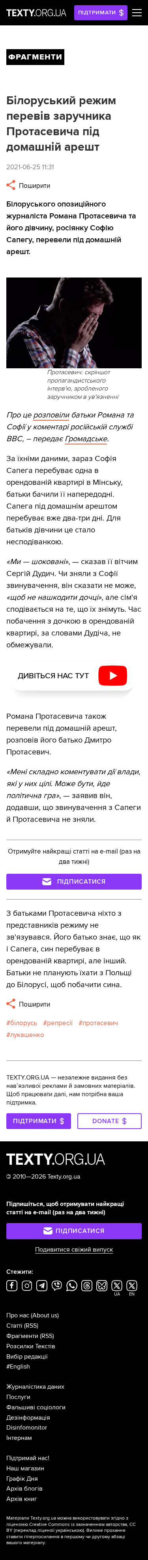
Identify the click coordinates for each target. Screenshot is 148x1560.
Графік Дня (22, 1479)
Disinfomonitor (26, 1428)
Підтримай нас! (27, 1458)
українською (69, 1530)
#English (18, 1367)
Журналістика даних (35, 1387)
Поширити (33, 186)
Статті (14, 1326)
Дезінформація (28, 1418)
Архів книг (21, 1499)
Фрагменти (22, 1336)
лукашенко (27, 1035)
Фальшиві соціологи (36, 1407)
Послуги (18, 1397)
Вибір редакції (27, 1357)
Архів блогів (24, 1489)
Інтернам (19, 1438)
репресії (60, 1023)
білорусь (23, 1023)
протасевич (100, 1023)
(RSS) (31, 1326)
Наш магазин (25, 1468)
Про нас (17, 1315)
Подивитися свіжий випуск (74, 1250)
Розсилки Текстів (30, 1346)
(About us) (45, 1315)
